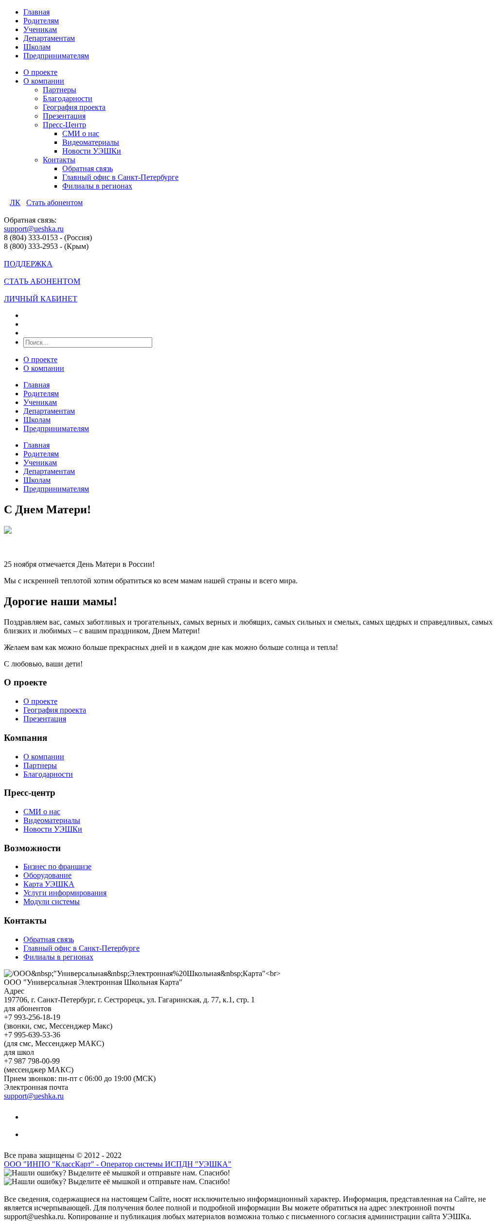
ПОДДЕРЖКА (28, 264)
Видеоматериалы (90, 142)
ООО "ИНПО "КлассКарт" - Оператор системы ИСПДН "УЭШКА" (117, 1164)
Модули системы (51, 901)
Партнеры (59, 90)
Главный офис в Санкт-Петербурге (120, 177)
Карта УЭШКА (48, 884)
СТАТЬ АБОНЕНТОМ (42, 281)
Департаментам (49, 38)
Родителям (41, 21)
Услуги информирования (65, 893)
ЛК (15, 202)
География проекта (74, 107)
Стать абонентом (54, 202)
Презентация (64, 116)
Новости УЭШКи (91, 151)
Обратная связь (87, 168)
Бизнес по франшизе (57, 866)
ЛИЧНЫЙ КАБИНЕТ (40, 299)
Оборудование (47, 875)
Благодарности (67, 98)
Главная (36, 12)
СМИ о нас (80, 133)
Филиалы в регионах (97, 186)
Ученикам (40, 29)
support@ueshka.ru (34, 229)
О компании (43, 81)
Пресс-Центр (64, 125)
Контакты (59, 160)
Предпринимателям (56, 56)
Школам (37, 47)
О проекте (40, 72)
